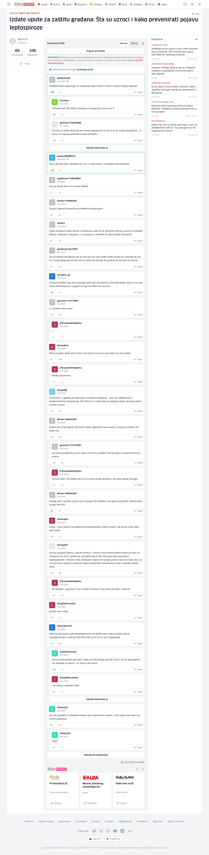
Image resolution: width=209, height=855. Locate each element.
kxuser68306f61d (66, 156)
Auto (124, 4)
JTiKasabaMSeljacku (71, 323)
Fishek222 (62, 707)
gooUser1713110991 (68, 300)
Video (164, 4)
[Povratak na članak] (142, 43)
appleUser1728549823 (69, 178)
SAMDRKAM (63, 78)
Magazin (82, 4)
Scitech (112, 4)
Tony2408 (62, 390)
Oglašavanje (125, 821)
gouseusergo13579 (67, 248)
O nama (109, 821)
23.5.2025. (61, 81)
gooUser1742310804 (70, 122)
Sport (69, 4)
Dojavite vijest (45, 821)
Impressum (64, 821)
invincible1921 (64, 625)
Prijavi (139, 92)
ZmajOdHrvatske (66, 603)
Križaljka (137, 4)
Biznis (57, 4)
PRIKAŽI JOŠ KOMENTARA (96, 755)
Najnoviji (123, 43)
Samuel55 (62, 544)
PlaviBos (64, 100)
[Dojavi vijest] (192, 4)
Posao (151, 4)
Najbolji (134, 43)
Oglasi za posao (176, 821)
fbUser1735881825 (67, 200)
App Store (97, 839)
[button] (137, 769)
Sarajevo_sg (63, 274)
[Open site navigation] (8, 4)
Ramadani (62, 345)
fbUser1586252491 (67, 419)
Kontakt (96, 821)
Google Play (115, 839)
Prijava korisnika (95, 50)
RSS (130, 830)
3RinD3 (61, 223)
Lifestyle (97, 4)
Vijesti (44, 4)
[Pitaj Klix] (185, 4)
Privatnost (142, 821)
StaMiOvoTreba (68, 651)
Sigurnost (158, 821)
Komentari (81, 821)
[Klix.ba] (24, 4)
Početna (29, 821)
